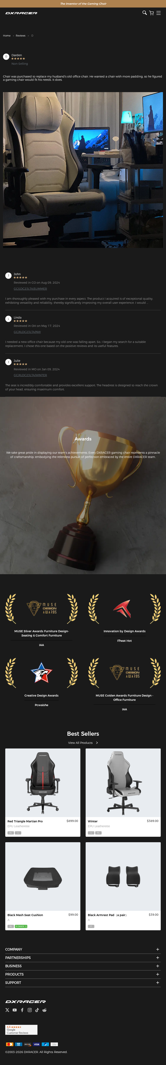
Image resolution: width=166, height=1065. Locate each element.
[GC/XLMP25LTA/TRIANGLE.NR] (42, 782)
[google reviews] (21, 1029)
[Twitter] (9, 1010)
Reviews (20, 35)
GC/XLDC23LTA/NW (27, 332)
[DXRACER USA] (73, 13)
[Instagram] (31, 1010)
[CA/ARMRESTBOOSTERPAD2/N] (123, 876)
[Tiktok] (38, 1010)
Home (7, 35)
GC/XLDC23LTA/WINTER (30, 375)
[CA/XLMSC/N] (42, 876)
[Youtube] (16, 1010)
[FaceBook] (24, 1010)
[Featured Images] (83, 170)
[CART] (151, 13)
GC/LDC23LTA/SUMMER (30, 289)
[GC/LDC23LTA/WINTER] (123, 782)
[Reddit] (46, 1010)
